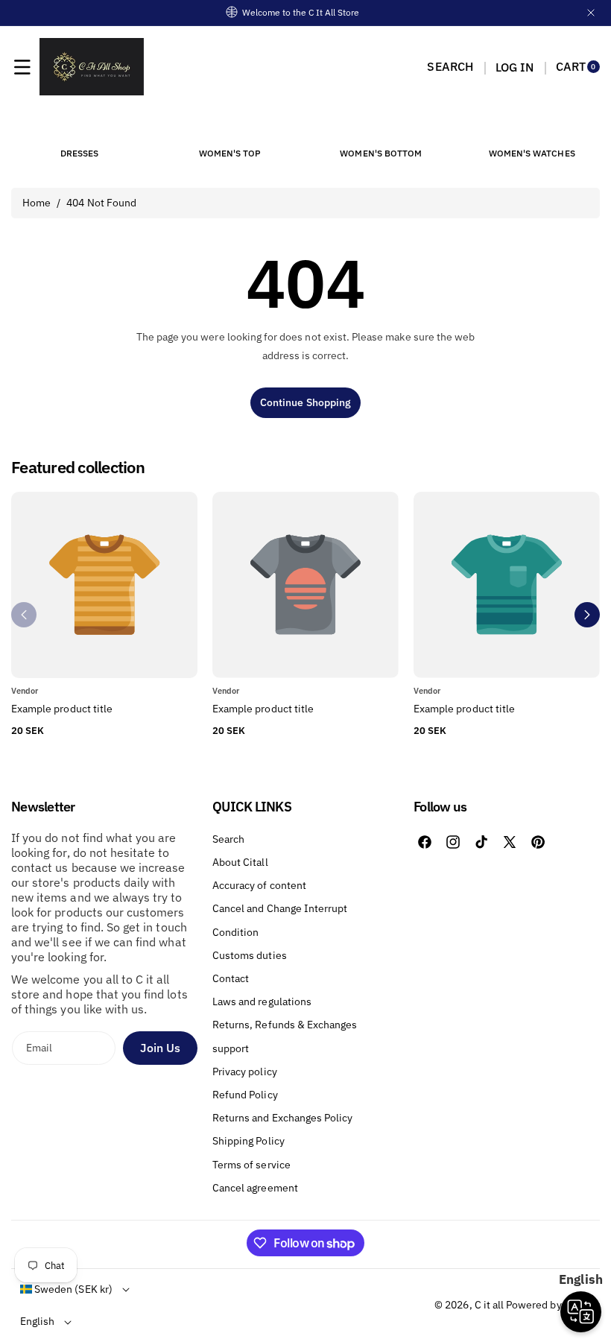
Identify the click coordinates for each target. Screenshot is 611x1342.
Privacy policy (244, 1071)
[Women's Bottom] (380, 126)
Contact (230, 978)
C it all (489, 1304)
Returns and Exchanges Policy (282, 1117)
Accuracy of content (259, 885)
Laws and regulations (261, 1001)
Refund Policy (245, 1094)
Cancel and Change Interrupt (279, 908)
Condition (235, 932)
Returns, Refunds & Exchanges (284, 1024)
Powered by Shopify (553, 1304)
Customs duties (249, 955)
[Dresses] (79, 126)
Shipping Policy (248, 1141)
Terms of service (251, 1164)
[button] (22, 67)
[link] (305, 709)
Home (36, 202)
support (230, 1048)
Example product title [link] (62, 708)
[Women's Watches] (532, 126)
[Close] (591, 12)
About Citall (240, 862)
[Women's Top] (230, 126)
